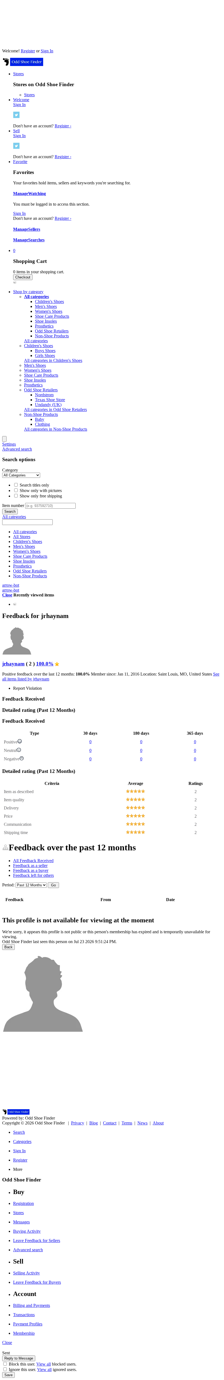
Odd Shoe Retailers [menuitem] (41, 390)
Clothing (42, 424)
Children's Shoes (49, 301)
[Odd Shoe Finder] (22, 64)
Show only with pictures (40, 490)
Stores (29, 94)
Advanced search (17, 449)
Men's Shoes (46, 306)
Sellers (34, 229)
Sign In (47, 51)
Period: (8, 885)
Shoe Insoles (46, 321)
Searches (36, 240)
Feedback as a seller (30, 865)
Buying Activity (27, 1231)
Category (10, 470)
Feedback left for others (33, 875)
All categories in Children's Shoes (53, 360)
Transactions (24, 1314)
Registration (23, 1203)
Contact (109, 1123)
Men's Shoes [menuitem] (35, 365)
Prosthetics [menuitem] (33, 385)
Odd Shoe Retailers (52, 331)
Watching (37, 193)
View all (43, 1364)
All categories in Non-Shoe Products (55, 429)
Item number (13, 505)
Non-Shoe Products (52, 336)
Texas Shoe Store (50, 399)
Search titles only (34, 485)
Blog (93, 1123)
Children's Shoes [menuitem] (38, 345)
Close (7, 595)
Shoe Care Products (52, 316)
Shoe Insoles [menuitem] (35, 380)
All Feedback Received (33, 860)
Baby (39, 419)
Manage (20, 193)
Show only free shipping (40, 496)
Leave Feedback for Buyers (37, 1282)
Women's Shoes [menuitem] (37, 370)
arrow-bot (10, 585)
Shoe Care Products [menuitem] (41, 375)
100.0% (45, 664)
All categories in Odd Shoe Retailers (55, 409)
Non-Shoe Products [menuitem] (41, 414)
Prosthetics (44, 326)
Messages (21, 1222)
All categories (36, 340)
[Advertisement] (112, 1071)
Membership (24, 1333)
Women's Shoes (48, 311)
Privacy (77, 1123)
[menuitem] (36, 296)
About (158, 1123)
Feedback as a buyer (30, 870)
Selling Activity (26, 1273)
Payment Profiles (27, 1324)
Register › (63, 126)
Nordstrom (44, 394)
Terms (127, 1123)
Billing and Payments (31, 1305)
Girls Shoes (45, 355)
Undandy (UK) (48, 404)
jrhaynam (13, 664)
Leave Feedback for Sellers (36, 1240)
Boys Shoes (45, 350)
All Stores (21, 536)
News (142, 1123)
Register (28, 51)
